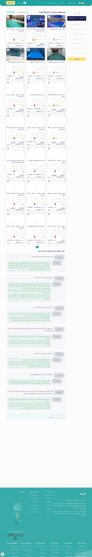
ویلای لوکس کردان (81, 556)
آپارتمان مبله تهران (81, 549)
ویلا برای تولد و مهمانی (67, 546)
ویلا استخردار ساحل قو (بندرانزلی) (36, 226)
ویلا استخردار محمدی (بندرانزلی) (16, 62)
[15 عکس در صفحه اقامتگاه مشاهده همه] (56, 120)
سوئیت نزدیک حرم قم (26, 546)
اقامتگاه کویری (68, 553)
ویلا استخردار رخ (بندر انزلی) (37, 94)
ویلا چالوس (42, 553)
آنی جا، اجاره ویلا (48, 495)
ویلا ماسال (42, 549)
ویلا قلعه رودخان (14, 546)
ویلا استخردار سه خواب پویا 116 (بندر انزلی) (56, 128)
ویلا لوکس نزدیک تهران (80, 553)
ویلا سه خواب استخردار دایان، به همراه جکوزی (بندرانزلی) (15, 161)
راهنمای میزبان (34, 505)
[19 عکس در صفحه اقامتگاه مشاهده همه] (36, 120)
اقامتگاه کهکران (68, 556)
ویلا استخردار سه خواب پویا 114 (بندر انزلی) (15, 194)
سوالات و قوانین (71, 3)
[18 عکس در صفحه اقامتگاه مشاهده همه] (15, 54)
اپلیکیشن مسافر (48, 508)
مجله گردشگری (48, 498)
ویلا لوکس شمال (55, 549)
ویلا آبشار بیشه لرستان (12, 553)
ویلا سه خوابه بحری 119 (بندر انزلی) (56, 161)
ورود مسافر (21, 2)
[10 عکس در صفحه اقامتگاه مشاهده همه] (56, 21)
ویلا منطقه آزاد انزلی (40, 546)
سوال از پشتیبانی (51, 417)
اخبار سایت (49, 511)
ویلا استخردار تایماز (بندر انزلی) (36, 160)
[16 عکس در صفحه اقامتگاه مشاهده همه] (15, 120)
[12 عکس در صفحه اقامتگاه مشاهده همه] (36, 54)
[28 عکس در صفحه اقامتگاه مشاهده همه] (15, 152)
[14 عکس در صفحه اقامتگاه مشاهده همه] (56, 185)
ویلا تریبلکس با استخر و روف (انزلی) (35, 194)
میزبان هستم (10, 2)
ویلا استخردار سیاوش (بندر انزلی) (56, 62)
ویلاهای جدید (49, 501)
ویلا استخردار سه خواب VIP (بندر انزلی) (56, 95)
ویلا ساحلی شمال (55, 556)
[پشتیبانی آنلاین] (2, 554)
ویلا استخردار (69, 549)
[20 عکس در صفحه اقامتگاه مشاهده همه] (36, 21)
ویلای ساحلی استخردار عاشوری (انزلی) (56, 194)
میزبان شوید (35, 501)
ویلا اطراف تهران (82, 546)
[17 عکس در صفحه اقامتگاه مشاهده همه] (15, 21)
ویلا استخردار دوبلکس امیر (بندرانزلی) (15, 29)
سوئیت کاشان (28, 555)
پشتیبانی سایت (34, 495)
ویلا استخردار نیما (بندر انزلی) (57, 29)
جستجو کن (76, 59)
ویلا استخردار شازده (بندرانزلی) (36, 62)
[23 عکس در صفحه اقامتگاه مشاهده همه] (56, 54)
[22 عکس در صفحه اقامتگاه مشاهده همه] (56, 87)
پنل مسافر (49, 505)
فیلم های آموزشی (34, 508)
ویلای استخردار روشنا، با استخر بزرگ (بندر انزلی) (35, 29)
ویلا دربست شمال (54, 546)
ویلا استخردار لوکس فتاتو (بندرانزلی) (15, 226)
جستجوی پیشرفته (52, 3)
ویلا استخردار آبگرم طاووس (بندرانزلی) (35, 128)
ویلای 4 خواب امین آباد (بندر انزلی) (56, 226)
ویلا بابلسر (42, 556)
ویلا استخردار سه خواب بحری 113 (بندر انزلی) (15, 128)
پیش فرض (11, 12)
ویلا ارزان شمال (55, 553)
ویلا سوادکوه (15, 556)
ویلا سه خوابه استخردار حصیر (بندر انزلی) (15, 95)
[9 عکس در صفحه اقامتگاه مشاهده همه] (36, 87)
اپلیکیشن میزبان (34, 511)
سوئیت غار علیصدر (13, 549)
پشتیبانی (62, 3)
